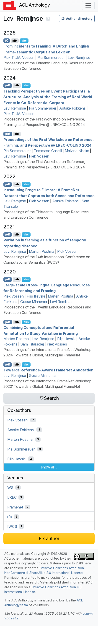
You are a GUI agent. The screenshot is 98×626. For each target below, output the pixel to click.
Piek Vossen (39, 156)
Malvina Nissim (77, 150)
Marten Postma (41, 251)
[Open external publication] (6, 40)
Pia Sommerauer (51, 57)
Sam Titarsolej (32, 344)
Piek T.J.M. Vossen (18, 57)
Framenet (15, 507)
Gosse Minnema (33, 301)
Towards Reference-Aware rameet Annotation (48, 370)
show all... (49, 467)
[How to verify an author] (47, 18)
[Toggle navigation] (88, 5)
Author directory (79, 18)
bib (14, 40)
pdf (7, 85)
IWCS (12, 526)
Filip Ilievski (36, 296)
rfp (9, 516)
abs (24, 40)
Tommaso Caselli (48, 150)
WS (10, 487)
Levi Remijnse (79, 57)
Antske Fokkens (72, 108)
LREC (12, 497)
